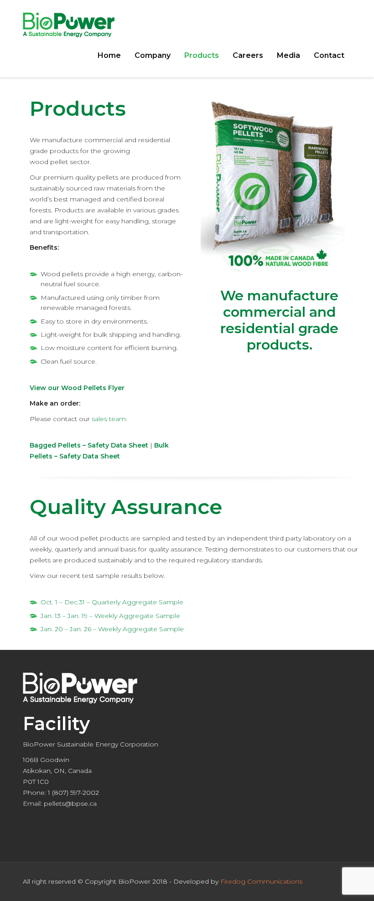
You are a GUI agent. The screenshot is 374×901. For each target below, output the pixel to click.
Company (153, 55)
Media (288, 55)
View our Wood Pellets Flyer (77, 388)
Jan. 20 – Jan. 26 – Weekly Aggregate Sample (112, 629)
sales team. (109, 419)
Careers (248, 55)
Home (109, 55)
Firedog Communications (261, 881)
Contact (329, 55)
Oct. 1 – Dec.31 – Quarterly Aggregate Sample (112, 602)
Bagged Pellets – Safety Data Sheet (89, 445)
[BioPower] (68, 24)
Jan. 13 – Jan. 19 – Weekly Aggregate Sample (110, 616)
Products (201, 55)
